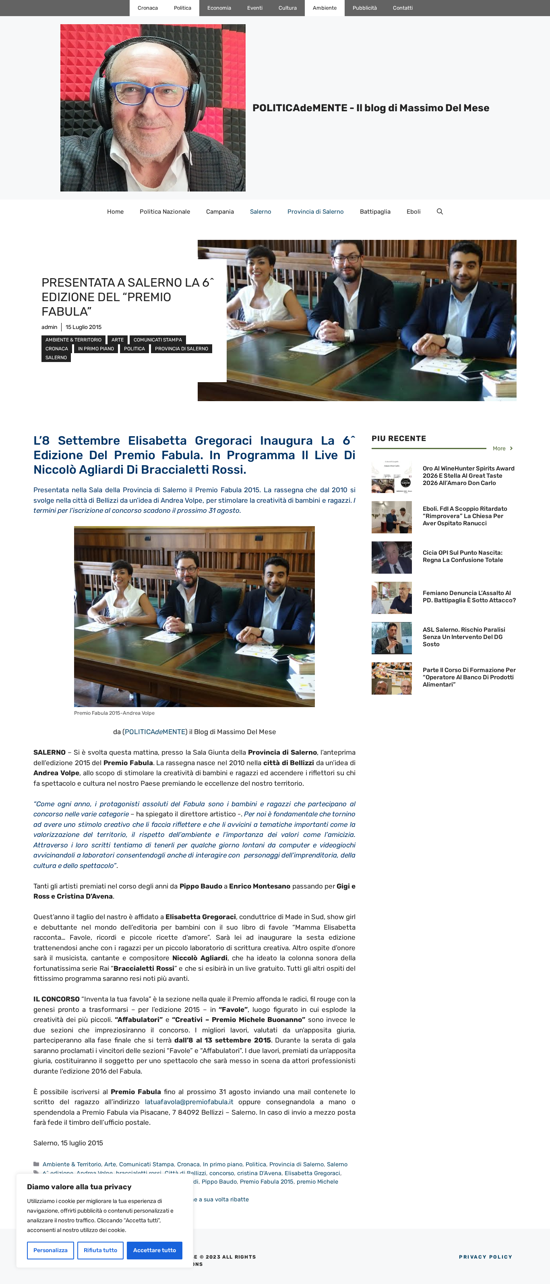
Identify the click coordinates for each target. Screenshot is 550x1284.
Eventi (255, 8)
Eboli (414, 211)
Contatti (403, 8)
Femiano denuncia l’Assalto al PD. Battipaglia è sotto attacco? (469, 596)
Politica (182, 8)
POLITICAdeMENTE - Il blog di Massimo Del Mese (371, 108)
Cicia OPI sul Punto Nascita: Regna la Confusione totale (463, 556)
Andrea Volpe (95, 1173)
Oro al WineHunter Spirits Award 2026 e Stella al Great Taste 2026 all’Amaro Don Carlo (469, 476)
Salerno (260, 211)
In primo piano (96, 349)
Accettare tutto (154, 1250)
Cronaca (148, 8)
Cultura (288, 8)
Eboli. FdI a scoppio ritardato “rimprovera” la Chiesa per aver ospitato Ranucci (465, 516)
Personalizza (50, 1250)
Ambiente (325, 8)
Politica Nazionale (165, 211)
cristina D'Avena (259, 1173)
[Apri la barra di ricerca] (440, 212)
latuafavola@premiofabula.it (189, 1102)
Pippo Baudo (219, 1181)
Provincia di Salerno (315, 211)
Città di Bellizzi (185, 1173)
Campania (220, 211)
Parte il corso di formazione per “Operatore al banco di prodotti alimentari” (469, 677)
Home (115, 211)
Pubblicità (365, 8)
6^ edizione (58, 1173)
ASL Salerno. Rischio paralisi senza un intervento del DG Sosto (464, 637)
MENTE (174, 732)
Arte (118, 340)
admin (49, 327)
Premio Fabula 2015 (267, 1181)
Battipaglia (375, 211)
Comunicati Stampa (158, 340)
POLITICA (140, 732)
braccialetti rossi (138, 1173)
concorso (221, 1173)
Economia (219, 8)
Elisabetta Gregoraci (312, 1173)
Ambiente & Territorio (73, 340)
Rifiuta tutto (100, 1250)
